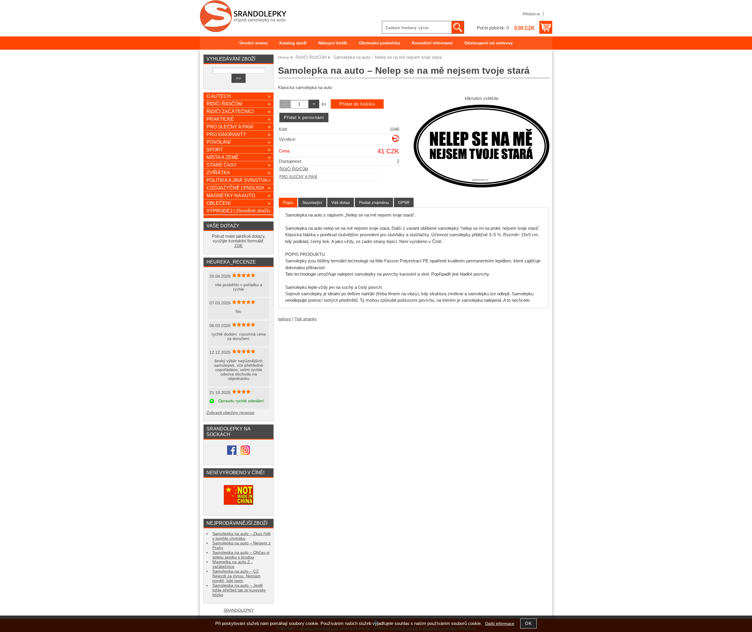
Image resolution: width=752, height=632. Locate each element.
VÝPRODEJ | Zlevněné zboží (239, 210)
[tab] (288, 202)
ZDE (238, 246)
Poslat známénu (374, 202)
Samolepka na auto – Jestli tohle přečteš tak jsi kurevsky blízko (239, 590)
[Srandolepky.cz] (395, 141)
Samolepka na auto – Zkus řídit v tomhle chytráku (241, 536)
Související (312, 202)
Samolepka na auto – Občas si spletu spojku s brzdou (240, 554)
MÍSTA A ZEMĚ (239, 157)
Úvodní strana (253, 43)
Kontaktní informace (432, 43)
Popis (288, 202)
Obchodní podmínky (379, 43)
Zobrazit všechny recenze (230, 412)
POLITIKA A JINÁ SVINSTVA (239, 180)
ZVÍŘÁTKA (239, 172)
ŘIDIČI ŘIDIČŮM (293, 169)
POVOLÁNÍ (239, 142)
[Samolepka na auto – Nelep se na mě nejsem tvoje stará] (481, 146)
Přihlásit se (531, 14)
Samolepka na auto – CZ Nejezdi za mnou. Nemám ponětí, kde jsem (236, 576)
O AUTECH (239, 96)
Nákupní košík (332, 43)
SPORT (239, 149)
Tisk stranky (306, 319)
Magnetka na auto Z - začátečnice (232, 564)
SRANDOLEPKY (239, 610)
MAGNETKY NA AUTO (239, 195)
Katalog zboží (293, 43)
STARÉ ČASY (239, 164)
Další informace (499, 623)
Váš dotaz (340, 202)
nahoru (284, 319)
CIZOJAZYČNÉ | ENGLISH (239, 187)
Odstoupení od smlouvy (488, 43)
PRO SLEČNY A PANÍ (298, 177)
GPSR (403, 202)
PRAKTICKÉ (239, 119)
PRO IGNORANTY (239, 134)
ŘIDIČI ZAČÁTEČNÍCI (239, 111)
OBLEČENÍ (239, 203)
